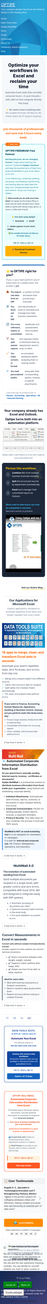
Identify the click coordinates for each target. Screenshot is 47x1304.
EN (29, 1018)
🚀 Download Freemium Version (23, 251)
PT (7, 1018)
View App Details (23, 1165)
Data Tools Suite (9, 22)
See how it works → (15, 742)
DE (14, 1018)
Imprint (32, 1297)
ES (22, 1018)
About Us (5, 43)
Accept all (10, 1285)
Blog (3, 51)
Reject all (25, 1285)
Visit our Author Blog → (33, 587)
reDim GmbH (32, 1301)
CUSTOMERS (23, 1222)
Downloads (6, 39)
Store (3, 31)
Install (4, 35)
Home (4, 18)
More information (19, 1297)
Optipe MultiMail (9, 26)
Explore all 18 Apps (23, 1076)
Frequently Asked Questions (14, 47)
